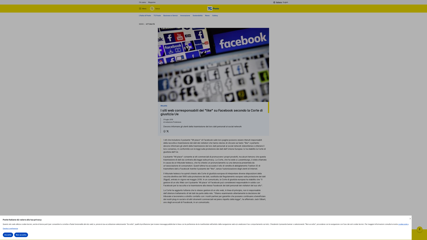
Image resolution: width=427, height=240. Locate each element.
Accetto (7, 235)
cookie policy (403, 224)
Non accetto (21, 235)
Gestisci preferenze (10, 228)
